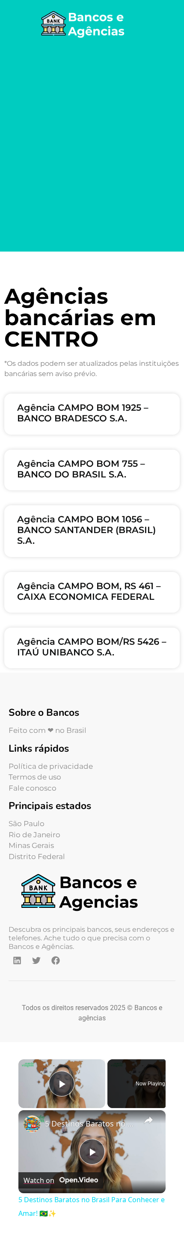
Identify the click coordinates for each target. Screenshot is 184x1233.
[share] (148, 1119)
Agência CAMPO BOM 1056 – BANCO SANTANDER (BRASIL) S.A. (86, 530)
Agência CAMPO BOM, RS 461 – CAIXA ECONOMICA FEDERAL (89, 591)
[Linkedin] (17, 960)
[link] (32, 1123)
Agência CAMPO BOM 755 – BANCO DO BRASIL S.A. (81, 469)
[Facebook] (55, 960)
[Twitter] (36, 960)
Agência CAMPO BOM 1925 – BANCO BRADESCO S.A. (82, 413)
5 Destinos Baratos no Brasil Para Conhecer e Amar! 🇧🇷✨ (91, 1123)
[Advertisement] (92, 147)
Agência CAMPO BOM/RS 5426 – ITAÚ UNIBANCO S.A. (91, 647)
